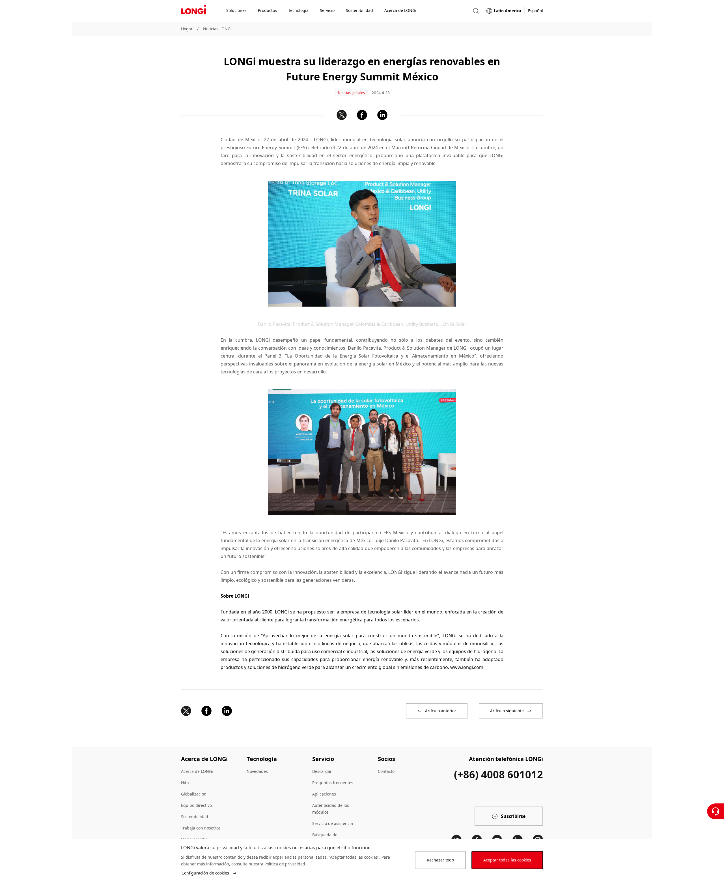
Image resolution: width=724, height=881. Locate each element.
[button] (475, 10)
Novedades (257, 771)
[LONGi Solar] (193, 11)
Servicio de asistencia (332, 823)
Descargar (322, 771)
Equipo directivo (196, 805)
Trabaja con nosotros (201, 828)
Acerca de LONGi (197, 771)
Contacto (386, 771)
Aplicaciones (324, 794)
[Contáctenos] (715, 811)
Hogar (187, 28)
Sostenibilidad (194, 816)
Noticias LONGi (217, 28)
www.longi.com (466, 667)
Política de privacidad (284, 864)
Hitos (186, 782)
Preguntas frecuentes (332, 782)
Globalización (193, 794)
